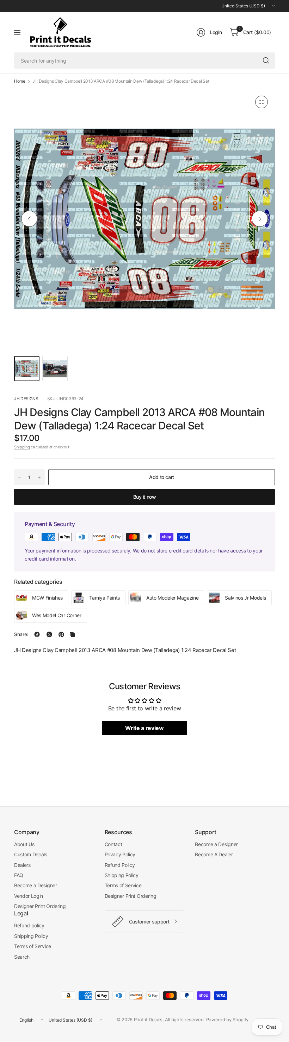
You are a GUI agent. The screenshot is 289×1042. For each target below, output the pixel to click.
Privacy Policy (120, 854)
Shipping (22, 447)
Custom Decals (30, 854)
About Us (24, 844)
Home (19, 81)
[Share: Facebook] (37, 634)
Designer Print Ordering (40, 906)
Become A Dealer (214, 854)
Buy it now (144, 497)
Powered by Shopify (227, 1019)
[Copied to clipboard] (72, 634)
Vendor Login (28, 896)
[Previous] (29, 219)
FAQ (18, 875)
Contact (113, 844)
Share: (21, 634)
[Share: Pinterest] (61, 634)
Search (22, 957)
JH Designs (26, 398)
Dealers (22, 865)
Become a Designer (35, 885)
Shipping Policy (122, 875)
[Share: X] (49, 634)
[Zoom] (261, 102)
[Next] (260, 219)
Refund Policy (120, 865)
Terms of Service (123, 885)
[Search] (266, 60)
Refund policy (29, 925)
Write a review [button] (144, 727)
